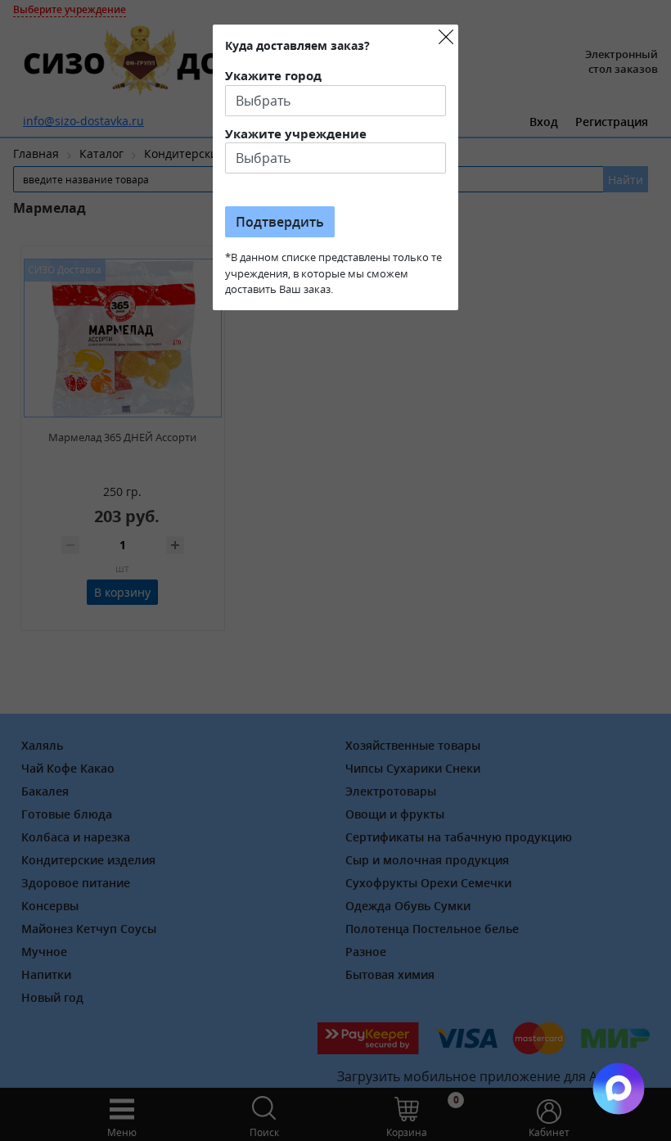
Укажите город (273, 75)
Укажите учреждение (296, 133)
